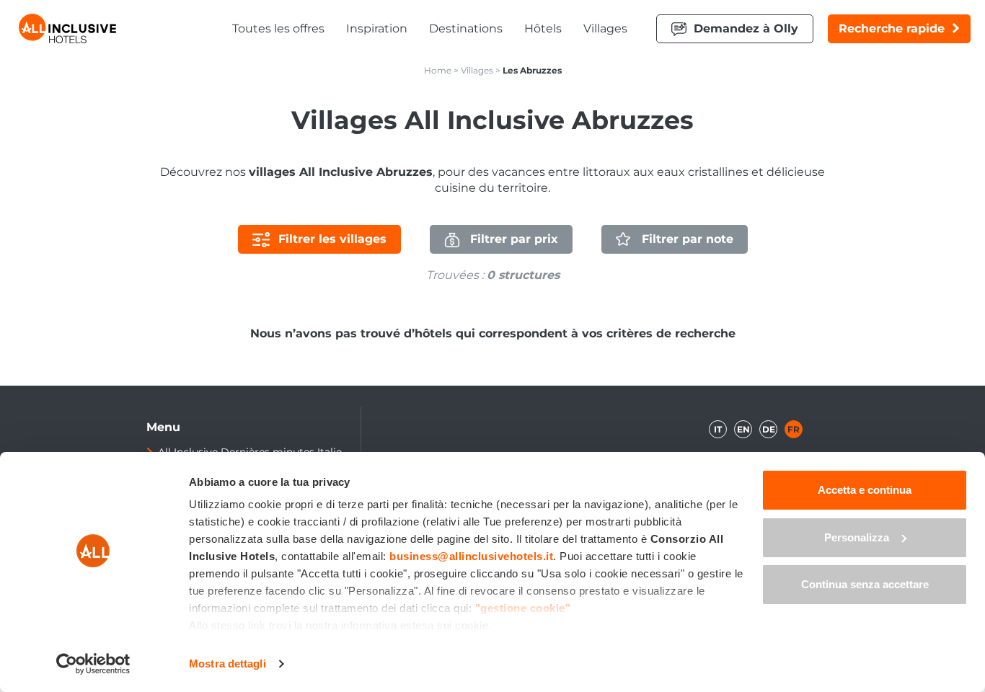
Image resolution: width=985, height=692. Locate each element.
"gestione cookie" (523, 608)
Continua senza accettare (865, 584)
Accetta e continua (864, 490)
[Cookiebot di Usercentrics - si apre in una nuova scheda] (93, 664)
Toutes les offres (278, 28)
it (718, 429)
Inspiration (376, 28)
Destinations (466, 28)
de (768, 429)
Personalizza (856, 537)
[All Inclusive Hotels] (67, 28)
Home (437, 70)
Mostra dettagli (227, 663)
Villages (605, 28)
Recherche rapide (892, 28)
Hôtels (543, 28)
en (743, 429)
